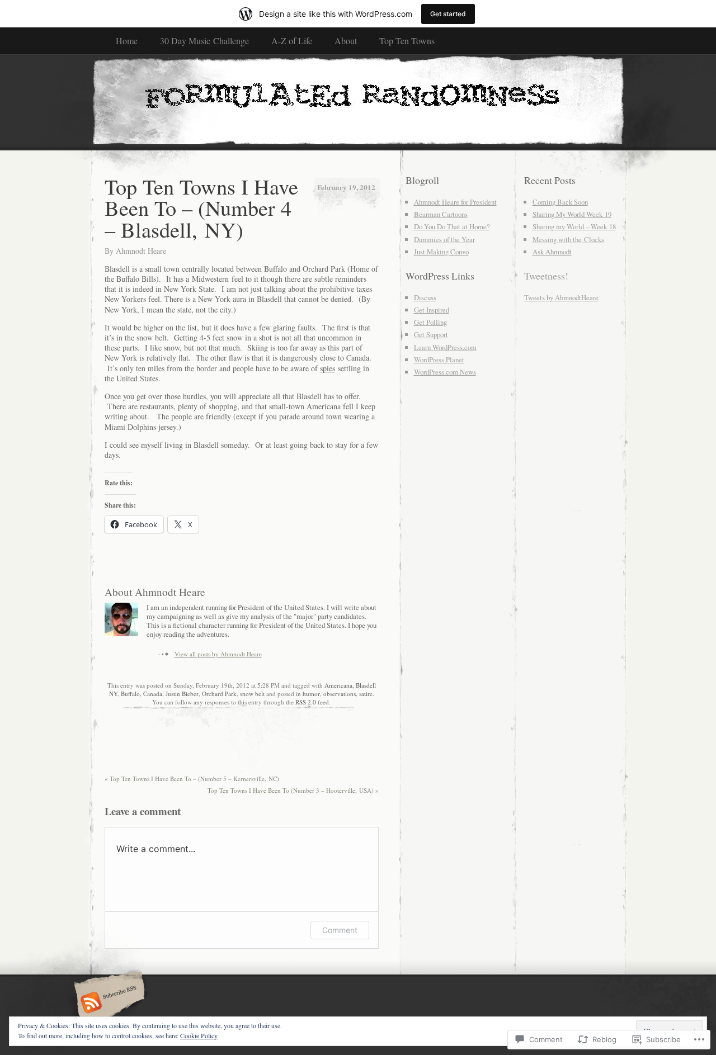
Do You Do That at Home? (452, 226)
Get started (448, 14)
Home (127, 40)
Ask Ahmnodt (552, 252)
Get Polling (430, 322)
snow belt (252, 693)
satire (366, 693)
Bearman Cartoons (441, 214)
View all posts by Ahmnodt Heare (218, 654)
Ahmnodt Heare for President (455, 202)
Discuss (425, 297)
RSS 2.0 (305, 702)
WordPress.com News (445, 372)
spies (327, 368)
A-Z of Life (291, 40)
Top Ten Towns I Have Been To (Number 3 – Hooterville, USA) (293, 790)
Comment (339, 930)
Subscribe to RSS (107, 1003)
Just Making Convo (441, 252)
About (346, 40)
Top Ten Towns (407, 40)
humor (311, 693)
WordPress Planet (439, 359)
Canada (152, 693)
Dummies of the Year (444, 239)
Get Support (431, 334)
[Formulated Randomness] (358, 102)
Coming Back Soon (560, 202)
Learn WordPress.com (445, 347)
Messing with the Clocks (568, 239)
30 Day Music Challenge (204, 40)
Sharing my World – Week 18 (574, 226)
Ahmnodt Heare (141, 250)
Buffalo (130, 693)
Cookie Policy (199, 1035)
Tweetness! (546, 275)
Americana (338, 685)
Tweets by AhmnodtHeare (561, 297)
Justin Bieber (182, 693)
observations (339, 693)
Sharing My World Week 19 (572, 214)
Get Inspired (431, 310)
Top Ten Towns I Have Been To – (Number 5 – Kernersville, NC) (192, 778)
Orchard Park (219, 693)
